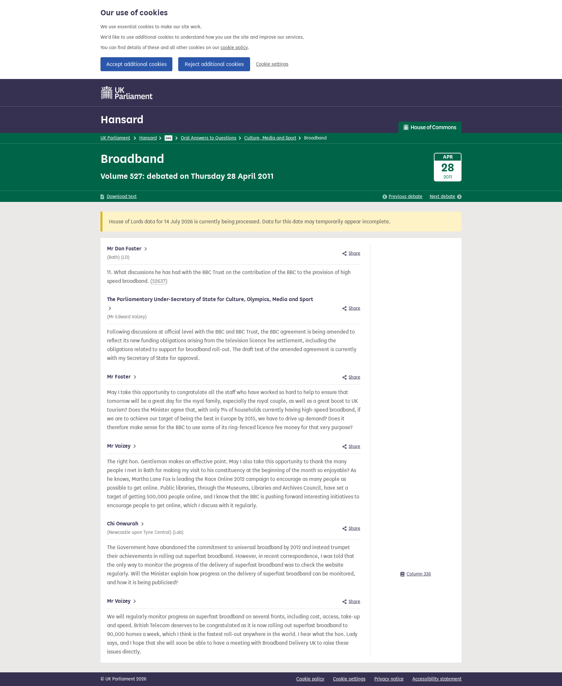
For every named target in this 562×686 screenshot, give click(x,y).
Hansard (121, 119)
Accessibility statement (437, 679)
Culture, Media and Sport (270, 138)
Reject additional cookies (214, 64)
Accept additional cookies (136, 64)
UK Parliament (115, 138)
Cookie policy (310, 679)
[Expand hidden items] (168, 138)
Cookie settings (272, 64)
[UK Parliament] (127, 93)
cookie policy (234, 47)
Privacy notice (389, 679)
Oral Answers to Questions (208, 138)
